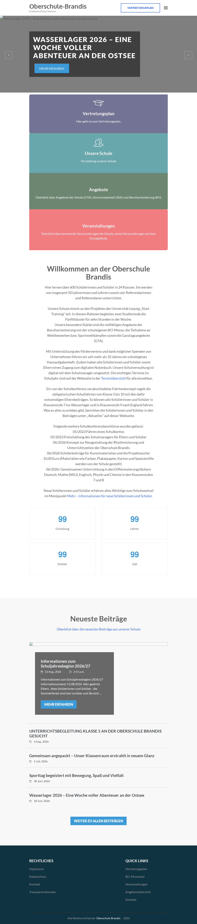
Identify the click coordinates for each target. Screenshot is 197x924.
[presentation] (9, 55)
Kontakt (34, 884)
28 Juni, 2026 (42, 800)
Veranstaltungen (98, 225)
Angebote (98, 189)
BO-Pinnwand (134, 876)
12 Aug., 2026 (53, 671)
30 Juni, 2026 (42, 781)
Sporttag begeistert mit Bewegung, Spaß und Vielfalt (76, 775)
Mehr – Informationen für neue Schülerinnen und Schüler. (110, 496)
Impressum (36, 869)
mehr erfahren (51, 68)
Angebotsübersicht (138, 892)
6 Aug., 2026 (41, 741)
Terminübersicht (113, 378)
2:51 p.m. (78, 671)
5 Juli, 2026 (41, 761)
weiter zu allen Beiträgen (98, 821)
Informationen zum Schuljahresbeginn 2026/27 (65, 663)
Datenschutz (37, 876)
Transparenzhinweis (42, 892)
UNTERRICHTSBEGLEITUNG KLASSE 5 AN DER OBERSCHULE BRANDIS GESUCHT (95, 733)
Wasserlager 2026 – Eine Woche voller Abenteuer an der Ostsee (86, 795)
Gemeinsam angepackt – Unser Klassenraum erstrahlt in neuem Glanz (91, 755)
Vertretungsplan (140, 7)
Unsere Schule (98, 153)
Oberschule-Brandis (58, 6)
